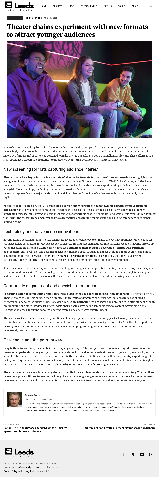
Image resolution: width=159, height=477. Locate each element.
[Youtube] (142, 455)
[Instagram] (151, 455)
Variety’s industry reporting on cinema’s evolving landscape (83, 364)
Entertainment (15, 18)
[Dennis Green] (14, 402)
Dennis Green (33, 18)
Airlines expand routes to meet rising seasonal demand (120, 428)
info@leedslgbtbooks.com (31, 467)
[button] (151, 6)
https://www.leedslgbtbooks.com (38, 399)
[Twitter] (133, 455)
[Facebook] (124, 455)
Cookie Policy (10, 471)
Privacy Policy (29, 471)
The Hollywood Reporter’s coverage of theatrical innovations (60, 255)
